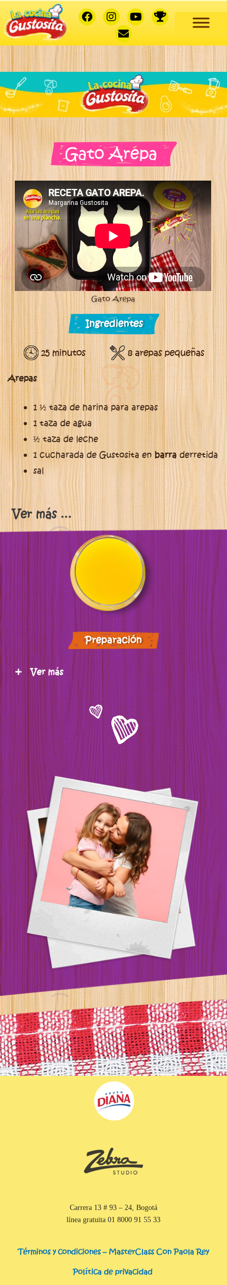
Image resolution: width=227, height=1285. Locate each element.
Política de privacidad (114, 1272)
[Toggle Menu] (201, 22)
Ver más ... (42, 514)
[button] (116, 514)
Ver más (47, 672)
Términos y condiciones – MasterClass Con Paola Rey (113, 1251)
